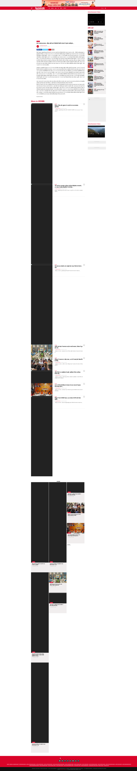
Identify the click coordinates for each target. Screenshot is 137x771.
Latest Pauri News (118, 764)
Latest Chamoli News (78, 764)
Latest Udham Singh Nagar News (58, 764)
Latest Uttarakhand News (31, 764)
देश (58, 8)
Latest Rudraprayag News (34, 765)
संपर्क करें (65, 8)
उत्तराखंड (52, 8)
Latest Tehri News (85, 764)
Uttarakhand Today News (93, 765)
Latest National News (52, 765)
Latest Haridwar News (43, 765)
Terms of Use (106, 765)
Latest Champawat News (69, 764)
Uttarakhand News (22, 764)
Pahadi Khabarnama (84, 765)
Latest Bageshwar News (126, 764)
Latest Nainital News (101, 764)
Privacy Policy (101, 765)
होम (49, 8)
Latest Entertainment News (69, 765)
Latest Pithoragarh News (110, 764)
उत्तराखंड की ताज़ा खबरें (15, 764)
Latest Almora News (39, 764)
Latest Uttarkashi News (48, 764)
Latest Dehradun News (93, 764)
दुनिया (56, 8)
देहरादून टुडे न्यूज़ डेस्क (44, 45)
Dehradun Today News (63, 769)
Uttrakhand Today (77, 765)
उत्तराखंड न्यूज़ (11, 764)
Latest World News (59, 765)
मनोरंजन (61, 8)
